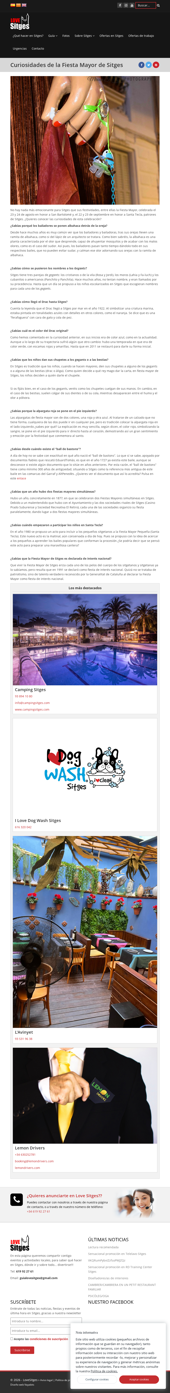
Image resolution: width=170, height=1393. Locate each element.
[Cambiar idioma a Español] (12, 5)
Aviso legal (46, 1380)
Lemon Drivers (30, 1148)
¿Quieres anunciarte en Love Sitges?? (64, 1195)
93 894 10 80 (23, 696)
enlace (21, 478)
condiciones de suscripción (49, 1339)
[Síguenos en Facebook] (120, 5)
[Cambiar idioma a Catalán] (18, 5)
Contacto (38, 48)
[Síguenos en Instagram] (126, 5)
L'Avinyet (24, 1032)
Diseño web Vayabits (22, 1384)
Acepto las (40, 1339)
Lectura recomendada (103, 1247)
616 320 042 (23, 827)
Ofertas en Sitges (111, 36)
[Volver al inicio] (19, 22)
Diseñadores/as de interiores (108, 1278)
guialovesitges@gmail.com (39, 1278)
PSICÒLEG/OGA (98, 1296)
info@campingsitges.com (32, 703)
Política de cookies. (104, 1371)
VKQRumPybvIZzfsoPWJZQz (106, 1260)
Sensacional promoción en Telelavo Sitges (117, 1254)
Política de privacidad (67, 1380)
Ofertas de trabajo (141, 36)
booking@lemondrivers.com (34, 1161)
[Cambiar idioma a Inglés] (24, 5)
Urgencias (20, 48)
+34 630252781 (25, 1154)
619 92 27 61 (25, 1271)
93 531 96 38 (23, 1039)
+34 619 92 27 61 (38, 1211)
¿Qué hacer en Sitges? (28, 36)
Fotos (66, 36)
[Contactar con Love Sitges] (16, 1201)
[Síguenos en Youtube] (132, 5)
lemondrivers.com (27, 1168)
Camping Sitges (30, 689)
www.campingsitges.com (32, 709)
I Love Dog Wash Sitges (38, 820)
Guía (52, 36)
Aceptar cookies (139, 1379)
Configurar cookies (97, 1379)
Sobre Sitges (84, 36)
